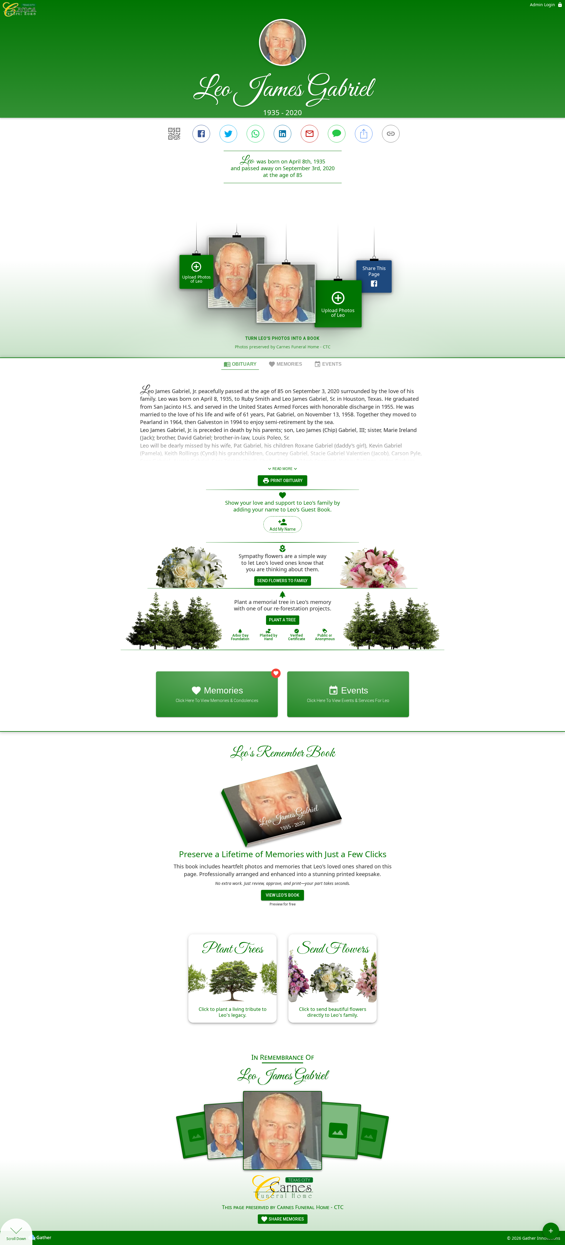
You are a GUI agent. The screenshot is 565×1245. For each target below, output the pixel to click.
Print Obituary (286, 480)
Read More (282, 469)
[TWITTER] (228, 134)
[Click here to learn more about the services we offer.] (282, 1189)
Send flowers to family (282, 580)
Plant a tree (282, 619)
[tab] (240, 364)
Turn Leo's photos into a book (282, 338)
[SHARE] (364, 134)
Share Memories (286, 1219)
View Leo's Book (282, 895)
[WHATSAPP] (255, 134)
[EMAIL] (309, 134)
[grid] (282, 280)
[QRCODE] (174, 134)
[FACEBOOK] (201, 134)
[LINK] (391, 134)
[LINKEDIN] (282, 134)
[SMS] (336, 134)
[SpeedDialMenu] (551, 1231)
